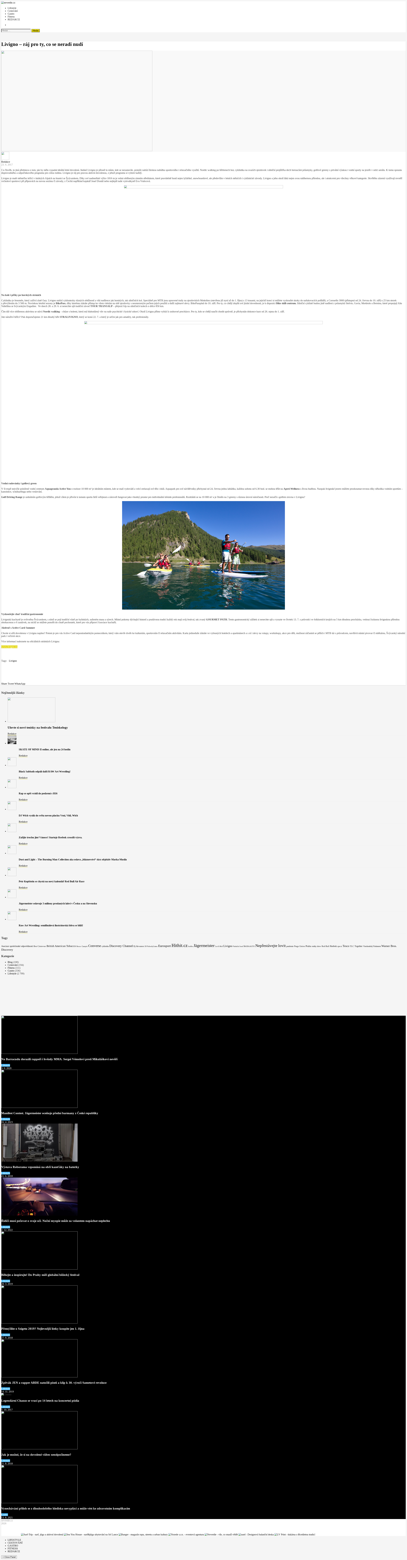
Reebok (333, 946)
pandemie (289, 946)
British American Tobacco (61, 946)
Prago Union (299, 946)
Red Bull (325, 946)
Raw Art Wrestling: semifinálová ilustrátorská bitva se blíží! (51, 925)
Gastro (11, 13)
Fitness (11, 16)
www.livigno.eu (9, 646)
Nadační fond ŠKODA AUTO (244, 946)
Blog (10, 962)
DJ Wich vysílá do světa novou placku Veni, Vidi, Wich (48, 815)
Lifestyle (12, 8)
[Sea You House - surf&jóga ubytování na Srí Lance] (91, 1534)
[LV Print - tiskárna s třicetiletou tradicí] (294, 1534)
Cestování (13, 11)
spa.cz (339, 946)
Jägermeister (204, 945)
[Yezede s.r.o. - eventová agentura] (186, 1534)
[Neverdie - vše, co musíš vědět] (221, 1534)
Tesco (346, 946)
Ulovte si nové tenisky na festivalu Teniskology (38, 727)
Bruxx (78, 946)
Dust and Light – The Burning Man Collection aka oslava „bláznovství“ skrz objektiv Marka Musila (73, 859)
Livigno (13, 660)
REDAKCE (14, 19)
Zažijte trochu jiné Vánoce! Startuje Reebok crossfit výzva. (50, 837)
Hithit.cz (180, 945)
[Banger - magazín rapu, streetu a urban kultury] (143, 1534)
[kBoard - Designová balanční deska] (256, 1534)
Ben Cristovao (40, 946)
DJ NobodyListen (151, 946)
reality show (316, 946)
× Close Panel (9, 1557)
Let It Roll (219, 946)
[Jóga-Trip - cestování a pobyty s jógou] (10, 1534)
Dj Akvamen (138, 946)
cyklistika (105, 946)
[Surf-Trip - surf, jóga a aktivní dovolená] (42, 1534)
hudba (190, 946)
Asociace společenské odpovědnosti (17, 946)
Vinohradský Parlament (372, 946)
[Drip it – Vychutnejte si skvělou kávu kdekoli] (338, 1534)
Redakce (5, 161)
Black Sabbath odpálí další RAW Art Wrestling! (44, 771)
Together (358, 946)
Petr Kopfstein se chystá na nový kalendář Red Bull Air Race (51, 881)
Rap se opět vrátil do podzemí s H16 (38, 793)
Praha (308, 946)
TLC (352, 946)
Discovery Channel (121, 946)
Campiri (85, 946)
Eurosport (164, 946)
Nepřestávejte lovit (270, 945)
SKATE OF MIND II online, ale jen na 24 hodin (44, 749)
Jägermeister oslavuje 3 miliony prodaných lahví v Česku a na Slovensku (58, 903)
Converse (94, 946)
